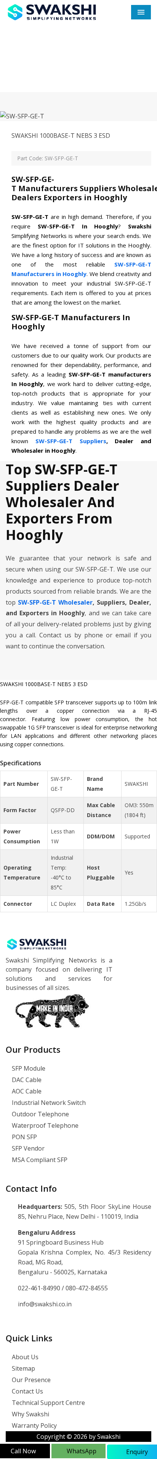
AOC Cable (26, 1091)
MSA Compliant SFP (38, 1160)
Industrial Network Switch (48, 1102)
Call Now (23, 1451)
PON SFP (23, 1137)
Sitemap (22, 1368)
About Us (24, 1357)
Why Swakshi (29, 1414)
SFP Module (27, 1068)
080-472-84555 (87, 1288)
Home (42, 68)
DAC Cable (26, 1080)
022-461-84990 (40, 1288)
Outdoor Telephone (39, 1114)
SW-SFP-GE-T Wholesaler (55, 602)
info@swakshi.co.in (45, 1304)
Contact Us (26, 1391)
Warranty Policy (33, 1425)
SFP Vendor (27, 1148)
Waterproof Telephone (44, 1125)
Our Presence (30, 1380)
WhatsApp (80, 1451)
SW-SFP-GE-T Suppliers (70, 441)
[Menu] (141, 12)
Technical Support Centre (47, 1402)
